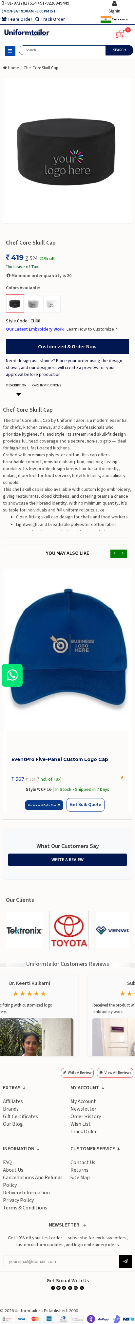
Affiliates (13, 1101)
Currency (119, 19)
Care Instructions (46, 385)
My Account (83, 1101)
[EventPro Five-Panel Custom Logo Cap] (67, 650)
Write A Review (67, 860)
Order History (85, 1116)
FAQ (7, 1162)
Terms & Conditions (25, 1207)
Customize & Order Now (43, 805)
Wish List (80, 1124)
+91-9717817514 (21, 3)
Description (16, 385)
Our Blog (13, 1124)
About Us (13, 1170)
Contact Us (82, 1162)
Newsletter (83, 1109)
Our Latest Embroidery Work (35, 329)
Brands (11, 1109)
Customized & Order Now (67, 346)
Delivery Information (26, 1192)
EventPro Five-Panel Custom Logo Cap (59, 759)
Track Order (53, 19)
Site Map (80, 1177)
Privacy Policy (18, 1200)
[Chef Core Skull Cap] (67, 150)
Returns (79, 1170)
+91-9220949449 (53, 3)
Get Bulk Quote (85, 804)
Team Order (20, 19)
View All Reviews (118, 1072)
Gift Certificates (20, 1116)
